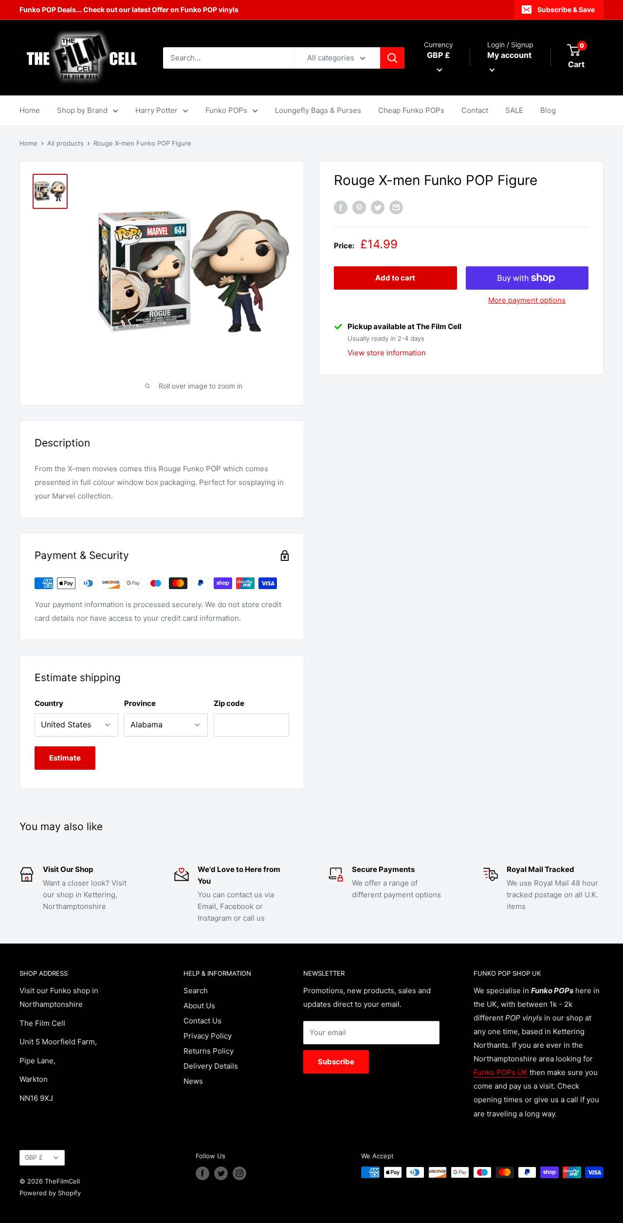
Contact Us (202, 1020)
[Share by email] (396, 208)
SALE (514, 110)
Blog (548, 110)
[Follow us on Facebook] (202, 1173)
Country (49, 703)
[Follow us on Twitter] (221, 1173)
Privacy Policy (207, 1035)
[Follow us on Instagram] (239, 1173)
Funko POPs (226, 110)
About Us (199, 1005)
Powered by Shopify (50, 1193)
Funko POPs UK (501, 1072)
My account (509, 55)
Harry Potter (156, 110)
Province (140, 703)
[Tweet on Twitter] (378, 208)
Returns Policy (208, 1051)
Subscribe (336, 1061)
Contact (474, 110)
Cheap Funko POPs (411, 110)
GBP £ (34, 1157)
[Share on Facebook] (341, 208)
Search (195, 990)
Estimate (65, 757)
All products (65, 143)
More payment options (527, 300)
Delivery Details (210, 1066)
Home (29, 110)
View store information (387, 352)
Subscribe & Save (566, 9)
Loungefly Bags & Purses (318, 110)
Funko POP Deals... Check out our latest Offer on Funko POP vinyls (128, 9)
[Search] (392, 58)
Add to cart (395, 277)
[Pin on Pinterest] (359, 208)
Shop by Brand (82, 110)
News (193, 1081)
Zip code (229, 703)
